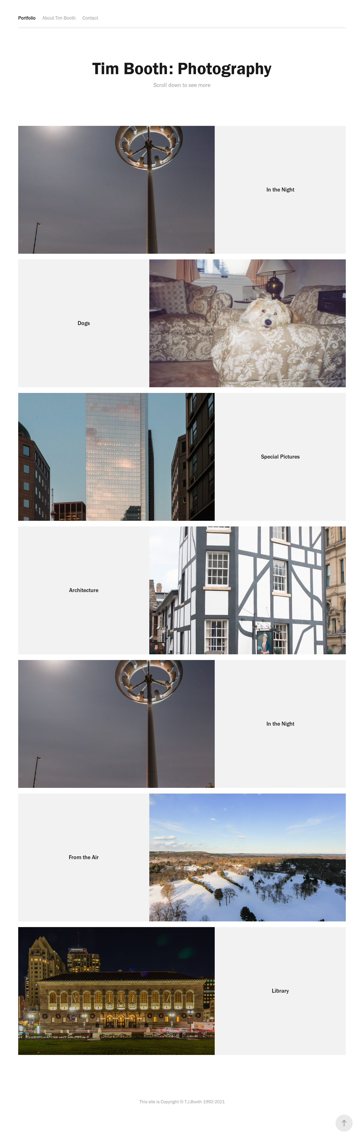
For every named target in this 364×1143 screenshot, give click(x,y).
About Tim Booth (59, 18)
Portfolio (27, 18)
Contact (90, 18)
